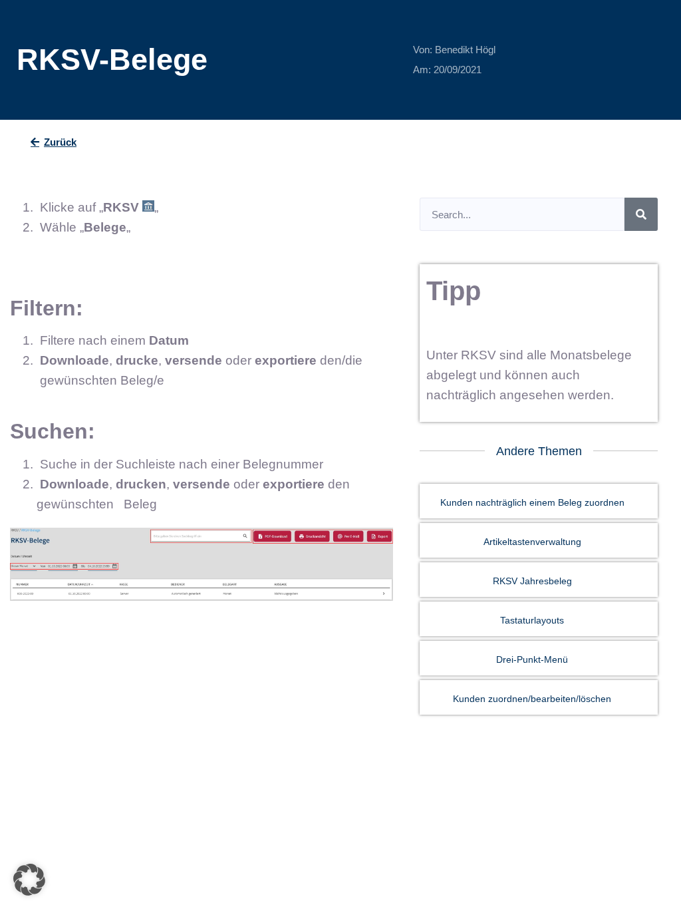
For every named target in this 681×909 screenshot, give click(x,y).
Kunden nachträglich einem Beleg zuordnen (532, 502)
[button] (29, 879)
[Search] (641, 214)
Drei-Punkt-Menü (532, 659)
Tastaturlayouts (532, 620)
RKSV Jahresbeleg (532, 581)
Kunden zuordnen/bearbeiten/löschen (532, 698)
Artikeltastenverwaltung (532, 541)
